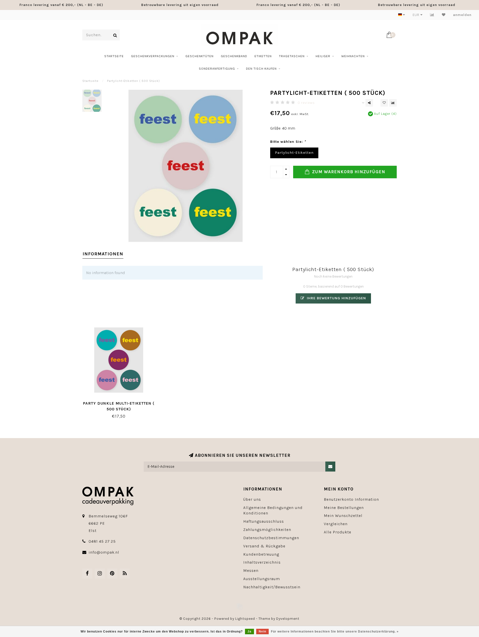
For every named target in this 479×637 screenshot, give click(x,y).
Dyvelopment (287, 619)
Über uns (252, 499)
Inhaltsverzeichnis (262, 562)
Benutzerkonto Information (351, 499)
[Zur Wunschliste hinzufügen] (384, 103)
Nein (262, 631)
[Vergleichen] (432, 15)
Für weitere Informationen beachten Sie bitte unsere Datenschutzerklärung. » (335, 631)
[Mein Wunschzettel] (444, 15)
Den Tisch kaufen (261, 68)
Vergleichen (336, 523)
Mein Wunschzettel (343, 515)
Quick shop (121, 401)
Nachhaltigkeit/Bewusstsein (271, 587)
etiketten (263, 56)
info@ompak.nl (104, 552)
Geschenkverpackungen (152, 56)
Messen (250, 570)
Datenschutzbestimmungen (271, 537)
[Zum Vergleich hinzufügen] (393, 103)
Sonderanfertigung (217, 68)
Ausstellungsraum (261, 578)
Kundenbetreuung (261, 554)
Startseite (114, 56)
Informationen (103, 254)
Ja (249, 631)
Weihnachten (353, 56)
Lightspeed (245, 619)
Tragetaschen (292, 56)
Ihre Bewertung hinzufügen (336, 298)
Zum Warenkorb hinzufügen (348, 171)
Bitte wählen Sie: (288, 142)
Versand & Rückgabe (264, 546)
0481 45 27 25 (102, 541)
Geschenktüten (199, 56)
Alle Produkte (337, 532)
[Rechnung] (239, 606)
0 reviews (306, 103)
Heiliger (323, 56)
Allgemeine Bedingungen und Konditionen (273, 510)
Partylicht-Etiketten (294, 153)
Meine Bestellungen (344, 507)
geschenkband (234, 56)
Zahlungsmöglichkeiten (267, 529)
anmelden (462, 15)
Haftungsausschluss (263, 521)
